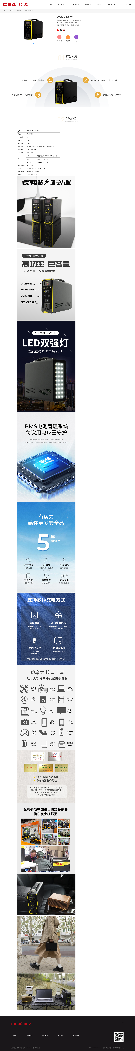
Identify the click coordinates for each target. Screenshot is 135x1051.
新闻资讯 (88, 4)
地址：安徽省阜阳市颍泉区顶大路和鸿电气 (113, 1047)
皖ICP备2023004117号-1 (29, 1047)
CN (130, 4)
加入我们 (99, 4)
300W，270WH (29, 10)
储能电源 (19, 10)
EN (126, 4)
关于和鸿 (61, 4)
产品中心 (74, 4)
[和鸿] (123, 1023)
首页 (51, 4)
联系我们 (110, 4)
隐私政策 (37, 1047)
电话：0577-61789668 (94, 1047)
